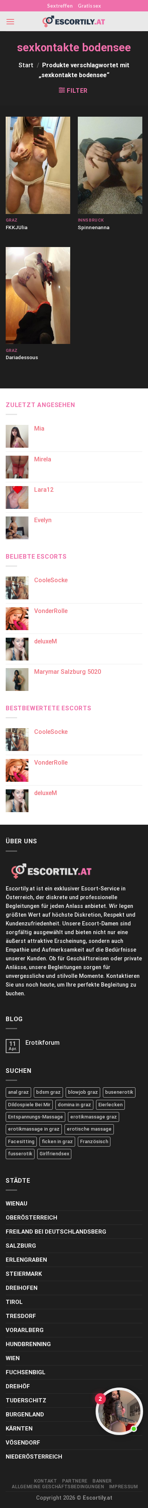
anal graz (18, 1092)
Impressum (123, 1486)
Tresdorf (21, 1316)
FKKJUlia (16, 227)
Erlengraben (26, 1259)
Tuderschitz (26, 1400)
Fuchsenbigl (26, 1372)
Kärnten (19, 1428)
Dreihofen (22, 1288)
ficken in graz (57, 1141)
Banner (102, 1481)
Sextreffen (59, 6)
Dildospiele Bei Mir (29, 1104)
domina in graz (74, 1104)
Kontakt (45, 1481)
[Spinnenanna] (110, 165)
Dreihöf (18, 1386)
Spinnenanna (93, 227)
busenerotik (119, 1092)
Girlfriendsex (54, 1153)
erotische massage (89, 1129)
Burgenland (25, 1414)
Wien (13, 1358)
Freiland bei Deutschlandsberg (56, 1231)
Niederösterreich (34, 1456)
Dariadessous (22, 357)
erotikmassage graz (93, 1117)
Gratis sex (89, 6)
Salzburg (21, 1245)
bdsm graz (48, 1092)
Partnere (75, 1481)
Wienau (16, 1203)
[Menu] (10, 21)
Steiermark (24, 1273)
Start (26, 65)
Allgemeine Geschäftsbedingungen (58, 1486)
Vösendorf (23, 1442)
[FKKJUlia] (38, 165)
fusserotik (20, 1153)
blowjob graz (83, 1092)
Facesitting (21, 1141)
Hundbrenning (28, 1344)
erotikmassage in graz (34, 1129)
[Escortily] (74, 21)
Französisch (94, 1141)
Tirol (14, 1302)
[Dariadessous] (38, 295)
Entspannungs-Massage (35, 1117)
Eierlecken (110, 1104)
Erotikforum (42, 1042)
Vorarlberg (25, 1330)
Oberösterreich (31, 1217)
